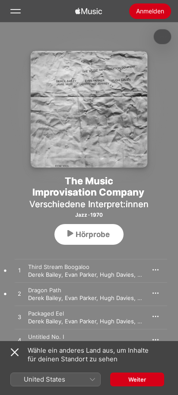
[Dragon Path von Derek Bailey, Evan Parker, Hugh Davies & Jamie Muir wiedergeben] (19, 294)
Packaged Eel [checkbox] (46, 313)
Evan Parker (80, 274)
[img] (88, 11)
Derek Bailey (44, 274)
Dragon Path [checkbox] (44, 290)
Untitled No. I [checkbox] (46, 336)
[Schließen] (15, 352)
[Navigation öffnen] (15, 11)
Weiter (137, 379)
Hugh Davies (117, 274)
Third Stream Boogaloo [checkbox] (58, 266)
